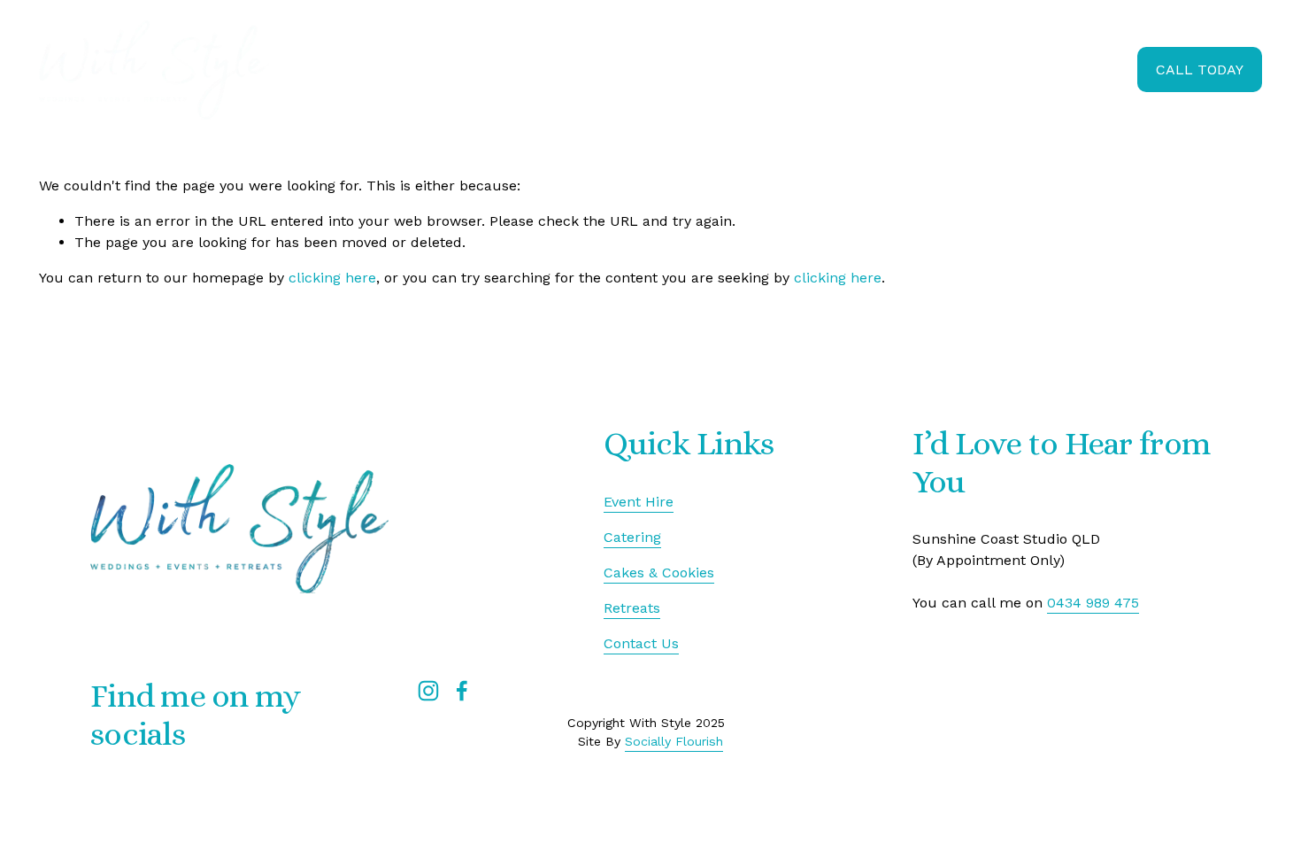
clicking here (332, 277)
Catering (732, 69)
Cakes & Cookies (922, 69)
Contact (1098, 69)
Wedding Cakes (634, 69)
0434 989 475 (1093, 602)
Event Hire (815, 69)
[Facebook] (462, 690)
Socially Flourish (674, 741)
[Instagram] (428, 690)
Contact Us (641, 643)
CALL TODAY (1199, 69)
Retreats (1025, 69)
